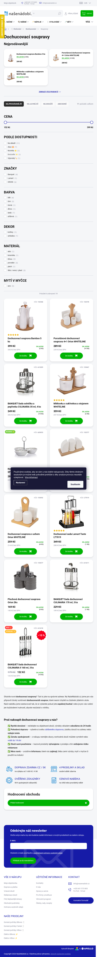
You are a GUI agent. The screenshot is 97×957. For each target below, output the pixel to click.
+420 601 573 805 (80, 890)
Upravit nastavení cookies (61, 954)
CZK (85, 3)
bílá (10, 198)
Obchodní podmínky (12, 903)
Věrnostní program (43, 899)
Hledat (59, 13)
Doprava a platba (10, 887)
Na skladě (13, 143)
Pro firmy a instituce (44, 895)
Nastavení (20, 482)
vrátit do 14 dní (14, 740)
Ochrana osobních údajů (13, 907)
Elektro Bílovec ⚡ (11, 934)
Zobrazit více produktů (48, 92)
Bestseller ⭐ (14, 154)
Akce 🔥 (12, 147)
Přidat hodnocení (17, 803)
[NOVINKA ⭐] (26, 448)
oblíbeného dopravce (54, 729)
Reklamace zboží (10, 895)
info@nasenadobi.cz (81, 884)
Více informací (31, 477)
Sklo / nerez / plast (16, 270)
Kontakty (39, 883)
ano (10, 286)
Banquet (12, 174)
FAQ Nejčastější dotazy (13, 899)
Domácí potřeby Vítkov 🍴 (14, 930)
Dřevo (11, 259)
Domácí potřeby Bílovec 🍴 (14, 922)
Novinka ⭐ (13, 151)
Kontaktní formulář (81, 900)
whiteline (12, 236)
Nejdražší (48, 104)
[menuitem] (9, 22)
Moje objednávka (10, 3)
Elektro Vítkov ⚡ (10, 938)
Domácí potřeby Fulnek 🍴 (14, 926)
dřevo (11, 209)
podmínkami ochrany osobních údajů (48, 853)
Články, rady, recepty (44, 903)
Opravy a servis (42, 891)
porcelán (12, 263)
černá (11, 205)
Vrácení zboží (9, 891)
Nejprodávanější (14, 104)
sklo (11, 251)
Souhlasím (75, 484)
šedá (11, 213)
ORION (12, 182)
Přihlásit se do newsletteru (23, 861)
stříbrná (12, 216)
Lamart (12, 178)
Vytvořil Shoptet (67, 949)
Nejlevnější (32, 104)
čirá (10, 201)
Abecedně (62, 104)
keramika (13, 255)
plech (11, 267)
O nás (38, 887)
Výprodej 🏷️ (13, 158)
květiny (12, 232)
